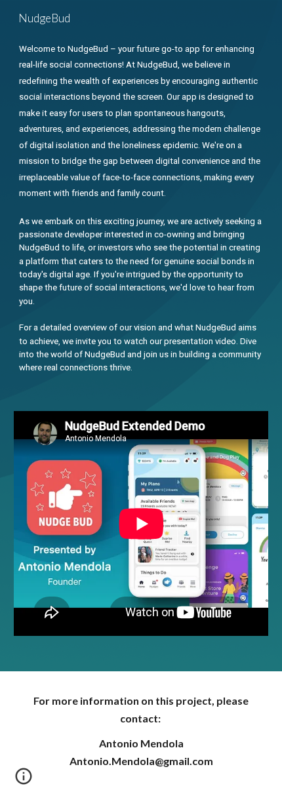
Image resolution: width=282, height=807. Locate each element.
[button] (23, 781)
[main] (141, 207)
